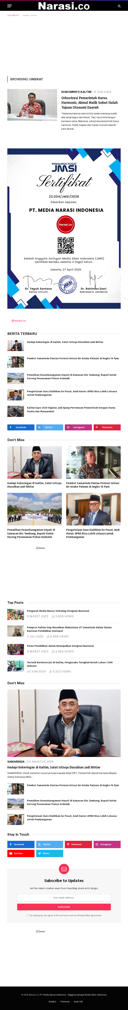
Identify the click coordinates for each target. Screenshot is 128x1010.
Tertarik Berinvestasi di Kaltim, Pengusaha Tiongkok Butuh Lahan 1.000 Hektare (70, 664)
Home (26, 15)
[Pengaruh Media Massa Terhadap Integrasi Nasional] (15, 614)
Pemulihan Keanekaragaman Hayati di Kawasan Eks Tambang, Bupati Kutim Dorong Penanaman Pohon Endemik (71, 376)
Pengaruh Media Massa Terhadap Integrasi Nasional (58, 610)
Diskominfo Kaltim (76, 92)
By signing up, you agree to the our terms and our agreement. (66, 915)
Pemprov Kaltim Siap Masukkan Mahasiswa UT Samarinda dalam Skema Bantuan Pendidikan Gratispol (69, 629)
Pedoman (65, 1001)
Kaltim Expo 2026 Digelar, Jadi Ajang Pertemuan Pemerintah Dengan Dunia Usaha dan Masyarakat (71, 409)
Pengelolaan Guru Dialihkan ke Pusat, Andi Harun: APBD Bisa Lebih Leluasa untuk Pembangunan (72, 393)
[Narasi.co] (63, 6)
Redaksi (52, 1001)
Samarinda (16, 761)
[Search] (119, 6)
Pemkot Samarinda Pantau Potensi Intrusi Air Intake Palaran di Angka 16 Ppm (73, 358)
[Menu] (9, 6)
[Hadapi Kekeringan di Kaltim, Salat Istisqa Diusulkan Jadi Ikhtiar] (15, 345)
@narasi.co (19, 320)
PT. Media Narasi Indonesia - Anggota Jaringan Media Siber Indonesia (73, 994)
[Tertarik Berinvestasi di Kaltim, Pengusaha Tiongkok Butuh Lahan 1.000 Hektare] (15, 666)
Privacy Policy (84, 915)
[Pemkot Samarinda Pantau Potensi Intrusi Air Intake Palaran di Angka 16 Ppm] (15, 362)
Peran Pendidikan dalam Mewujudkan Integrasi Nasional (60, 645)
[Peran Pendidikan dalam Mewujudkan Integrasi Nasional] (15, 649)
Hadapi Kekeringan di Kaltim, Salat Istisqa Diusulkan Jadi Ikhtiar (65, 342)
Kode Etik (78, 1001)
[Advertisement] (64, 45)
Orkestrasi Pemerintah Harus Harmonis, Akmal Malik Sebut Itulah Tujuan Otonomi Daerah (89, 103)
